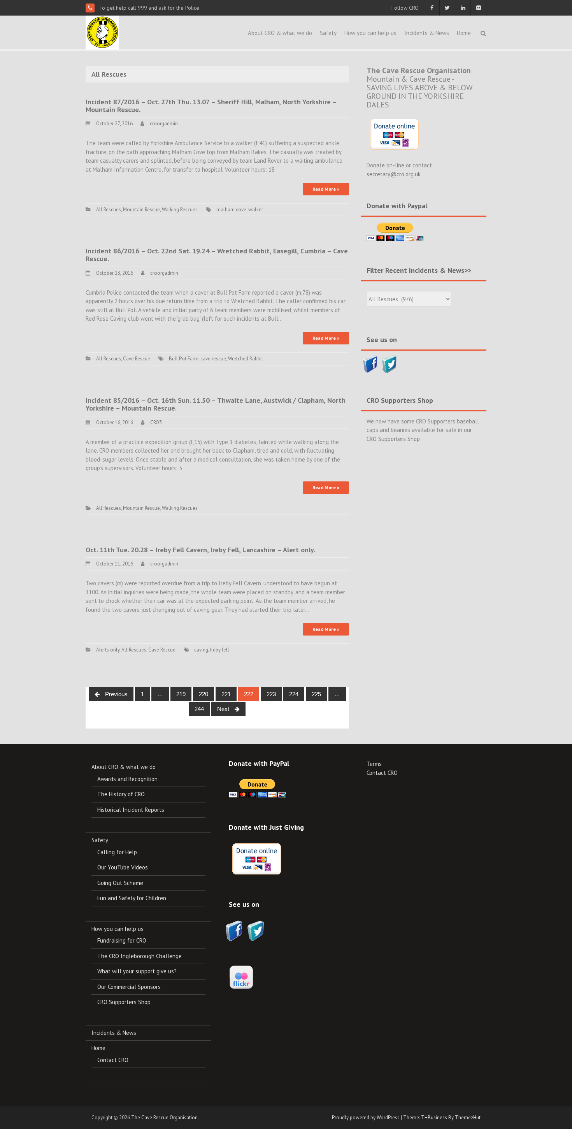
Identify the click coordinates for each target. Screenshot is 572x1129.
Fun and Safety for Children (131, 898)
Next (224, 709)
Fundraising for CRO (121, 940)
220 (203, 694)
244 (199, 709)
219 (181, 694)
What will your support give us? (137, 971)
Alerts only (107, 649)
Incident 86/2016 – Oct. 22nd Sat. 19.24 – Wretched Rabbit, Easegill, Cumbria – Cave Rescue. (217, 254)
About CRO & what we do (280, 33)
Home (464, 33)
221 (226, 694)
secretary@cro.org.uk (394, 174)
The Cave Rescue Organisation (164, 1117)
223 (271, 694)
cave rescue (213, 358)
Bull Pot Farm (183, 358)
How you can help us (370, 33)
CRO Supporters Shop (393, 438)
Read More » (325, 189)
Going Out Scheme (120, 883)
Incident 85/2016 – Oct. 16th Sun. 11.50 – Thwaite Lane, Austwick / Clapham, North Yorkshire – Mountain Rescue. (216, 404)
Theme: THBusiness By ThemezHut (442, 1117)
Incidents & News (426, 33)
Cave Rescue (136, 358)
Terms (374, 763)
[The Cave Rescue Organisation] (102, 31)
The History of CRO (121, 794)
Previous (116, 694)
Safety (328, 33)
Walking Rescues (180, 209)
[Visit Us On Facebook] (370, 363)
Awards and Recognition (127, 779)
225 (316, 694)
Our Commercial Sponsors (129, 986)
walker (255, 209)
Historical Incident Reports (130, 809)
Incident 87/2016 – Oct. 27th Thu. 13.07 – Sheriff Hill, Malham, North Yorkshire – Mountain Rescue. (211, 105)
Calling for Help (117, 852)
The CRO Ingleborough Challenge (139, 956)
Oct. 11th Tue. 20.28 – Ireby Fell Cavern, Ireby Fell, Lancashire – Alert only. (200, 549)
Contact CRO (112, 1060)
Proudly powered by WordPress (366, 1117)
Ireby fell (219, 649)
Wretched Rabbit (245, 358)
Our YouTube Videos (122, 867)
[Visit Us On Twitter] (389, 363)
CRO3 (156, 422)
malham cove (231, 209)
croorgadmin (164, 123)
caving (201, 649)
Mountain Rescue (141, 209)
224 (293, 694)
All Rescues (108, 209)
